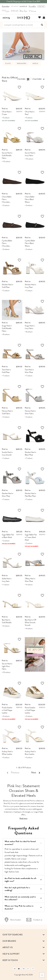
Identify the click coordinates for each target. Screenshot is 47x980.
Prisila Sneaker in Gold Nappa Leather (7, 710)
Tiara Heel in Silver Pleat (29, 371)
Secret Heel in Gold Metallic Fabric (7, 155)
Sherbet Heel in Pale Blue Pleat (30, 494)
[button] (38, 79)
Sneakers (21, 63)
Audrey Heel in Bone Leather (30, 752)
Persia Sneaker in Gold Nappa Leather (30, 710)
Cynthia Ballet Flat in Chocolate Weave (7, 244)
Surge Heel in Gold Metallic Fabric (7, 328)
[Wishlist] (39, 17)
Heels (35, 63)
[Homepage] (23, 18)
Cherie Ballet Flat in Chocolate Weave (6, 200)
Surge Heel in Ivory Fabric (30, 327)
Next (33, 772)
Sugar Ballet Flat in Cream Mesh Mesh (31, 537)
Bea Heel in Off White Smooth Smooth (30, 622)
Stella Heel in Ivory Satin (6, 580)
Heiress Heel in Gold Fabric (7, 412)
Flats (8, 63)
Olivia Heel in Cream (7, 113)
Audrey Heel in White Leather (7, 752)
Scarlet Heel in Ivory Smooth (7, 453)
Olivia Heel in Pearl (29, 113)
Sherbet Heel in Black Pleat (30, 453)
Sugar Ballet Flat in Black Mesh (8, 536)
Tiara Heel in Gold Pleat (6, 371)
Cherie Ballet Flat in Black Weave (29, 199)
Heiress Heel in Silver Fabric (30, 412)
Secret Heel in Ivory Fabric (30, 154)
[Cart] (44, 17)
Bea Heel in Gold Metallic (7, 621)
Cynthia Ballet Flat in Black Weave (30, 243)
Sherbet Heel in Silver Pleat (7, 494)
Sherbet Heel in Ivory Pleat (30, 286)
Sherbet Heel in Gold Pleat (7, 286)
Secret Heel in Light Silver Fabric (7, 666)
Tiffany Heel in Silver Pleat (30, 580)
